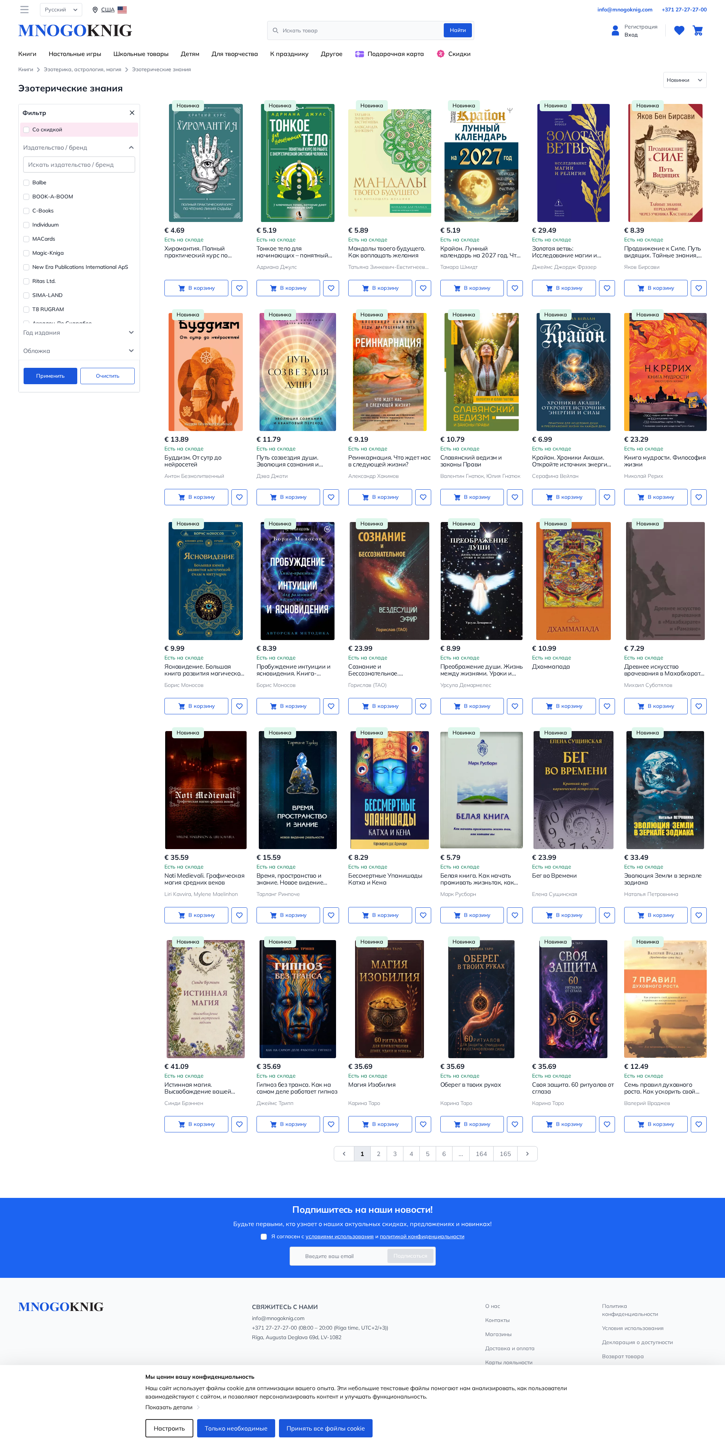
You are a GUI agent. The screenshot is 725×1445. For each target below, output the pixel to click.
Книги (27, 53)
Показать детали (169, 1407)
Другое (332, 53)
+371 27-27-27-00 (684, 9)
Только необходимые (236, 1428)
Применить (50, 375)
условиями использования (340, 1236)
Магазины (498, 1334)
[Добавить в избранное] (239, 288)
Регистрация (641, 26)
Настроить (169, 1428)
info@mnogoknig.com (625, 9)
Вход (631, 34)
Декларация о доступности (637, 1342)
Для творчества (235, 53)
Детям (190, 53)
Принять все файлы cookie (326, 1428)
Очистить (108, 375)
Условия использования (633, 1328)
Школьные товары (141, 53)
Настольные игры (75, 53)
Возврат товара (623, 1356)
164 (481, 1154)
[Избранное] (679, 30)
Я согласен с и (367, 1236)
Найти (458, 30)
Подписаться (410, 1255)
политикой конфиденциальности (422, 1236)
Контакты (497, 1320)
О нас (492, 1306)
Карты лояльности (508, 1362)
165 (505, 1154)
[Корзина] (697, 30)
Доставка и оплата (510, 1348)
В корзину (201, 287)
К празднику (289, 53)
